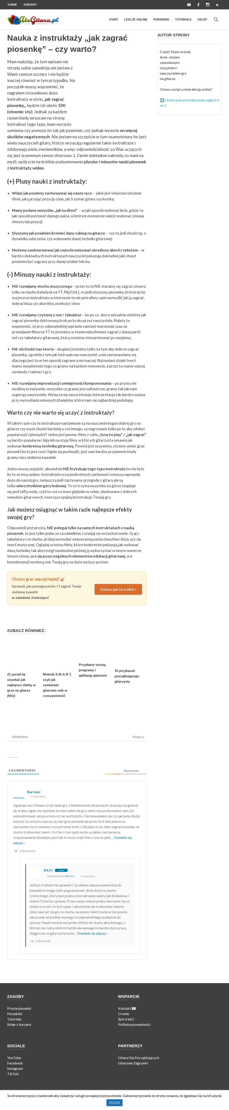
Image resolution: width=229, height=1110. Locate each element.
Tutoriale (183, 19)
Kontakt (30, 4)
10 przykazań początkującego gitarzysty (126, 676)
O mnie (12, 4)
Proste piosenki (19, 1008)
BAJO (48, 870)
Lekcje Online (135, 19)
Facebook (15, 1063)
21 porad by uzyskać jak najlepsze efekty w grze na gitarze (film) (21, 685)
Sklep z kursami (19, 1024)
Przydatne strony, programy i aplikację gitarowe (93, 670)
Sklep (202, 19)
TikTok (13, 1074)
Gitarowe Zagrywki (133, 1063)
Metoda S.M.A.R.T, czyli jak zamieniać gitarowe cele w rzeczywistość (57, 685)
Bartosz (70, 876)
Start (113, 19)
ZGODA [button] (114, 1102)
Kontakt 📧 (127, 1008)
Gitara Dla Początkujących (138, 1057)
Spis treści (126, 1019)
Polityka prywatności (134, 1024)
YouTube (14, 1057)
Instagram (15, 1068)
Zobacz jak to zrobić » (118, 589)
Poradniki (161, 19)
